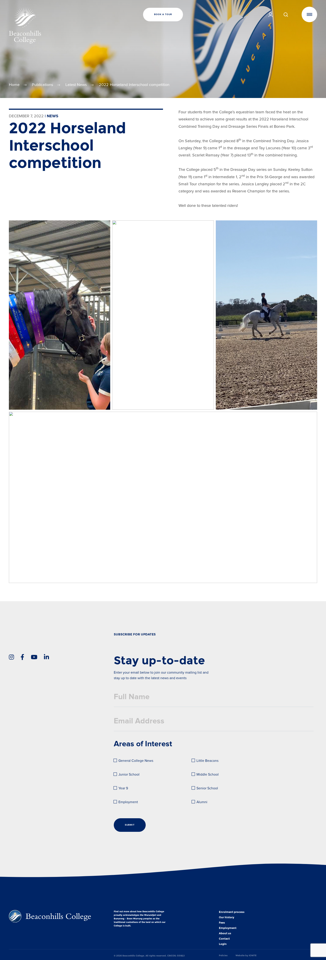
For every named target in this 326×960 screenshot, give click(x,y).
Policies (223, 955)
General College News (135, 760)
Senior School (207, 788)
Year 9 (123, 788)
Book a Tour (163, 14)
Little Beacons (207, 760)
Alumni (201, 802)
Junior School (128, 774)
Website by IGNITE (246, 955)
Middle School (207, 774)
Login (223, 944)
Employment (128, 802)
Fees (222, 922)
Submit (130, 825)
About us (225, 933)
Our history (226, 917)
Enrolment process (231, 912)
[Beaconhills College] (60, 25)
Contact (224, 938)
